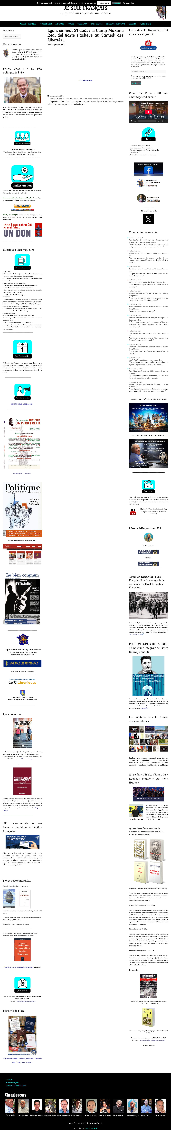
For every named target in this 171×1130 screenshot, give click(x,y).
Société (71, 24)
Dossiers (132, 24)
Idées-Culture (96, 24)
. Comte (132, 145)
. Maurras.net (133, 152)
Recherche (147, 24)
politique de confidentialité (141, 78)
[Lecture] (132, 121)
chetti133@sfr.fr (134, 634)
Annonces (60, 24)
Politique (32, 24)
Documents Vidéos (57, 96)
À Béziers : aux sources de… (151, 360)
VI (159, 819)
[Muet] (162, 121)
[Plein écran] (165, 121)
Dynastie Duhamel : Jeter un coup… (142, 242)
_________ (23, 764)
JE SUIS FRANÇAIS (85, 8)
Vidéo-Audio (82, 24)
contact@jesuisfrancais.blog (26, 1001)
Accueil (23, 24)
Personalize (116, 3)
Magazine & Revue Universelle (147, 150)
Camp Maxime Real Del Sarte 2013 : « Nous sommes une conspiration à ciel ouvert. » (81, 98)
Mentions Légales (12, 1082)
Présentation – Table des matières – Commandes (18, 967)
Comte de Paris (46, 24)
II (148, 819)
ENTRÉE (145, 708)
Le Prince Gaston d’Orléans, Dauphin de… (150, 282)
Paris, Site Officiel (143, 145)
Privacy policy (128, 3)
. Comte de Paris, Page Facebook (141, 148)
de (136, 145)
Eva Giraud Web (91, 1128)
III (150, 819)
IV (153, 819)
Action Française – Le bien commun (143, 155)
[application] (148, 112)
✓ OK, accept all (104, 3)
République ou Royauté (115, 24)
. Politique (132, 150)
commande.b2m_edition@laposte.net (152, 1040)
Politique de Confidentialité (16, 1085)
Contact (9, 1080)
